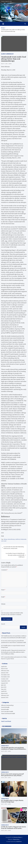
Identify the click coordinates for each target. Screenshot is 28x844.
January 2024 (4, 697)
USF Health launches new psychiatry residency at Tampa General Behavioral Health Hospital (13, 749)
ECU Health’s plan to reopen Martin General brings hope (12, 801)
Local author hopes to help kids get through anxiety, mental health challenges (15, 555)
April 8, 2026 (4, 777)
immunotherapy (11, 539)
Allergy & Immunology (7, 54)
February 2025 (5, 695)
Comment (4, 570)
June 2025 (3, 687)
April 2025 (4, 691)
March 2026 (4, 668)
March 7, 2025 (4, 63)
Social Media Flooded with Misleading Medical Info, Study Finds (14, 547)
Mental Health (5, 709)
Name (3, 589)
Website (3, 604)
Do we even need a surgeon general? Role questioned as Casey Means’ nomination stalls (12, 775)
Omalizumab (23, 539)
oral (2, 541)
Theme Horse (16, 839)
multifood (17, 539)
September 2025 (5, 681)
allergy (5, 539)
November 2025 (5, 677)
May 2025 (3, 689)
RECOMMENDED (6, 726)
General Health (5, 707)
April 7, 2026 (4, 804)
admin (10, 63)
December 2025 (5, 674)
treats (5, 541)
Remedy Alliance (11, 17)
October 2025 (4, 679)
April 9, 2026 (4, 751)
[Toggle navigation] (3, 24)
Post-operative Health (7, 711)
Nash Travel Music (6, 721)
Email (3, 597)
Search (3, 624)
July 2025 (3, 685)
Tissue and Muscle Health (8, 713)
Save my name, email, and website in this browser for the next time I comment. (12, 613)
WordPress (19, 841)
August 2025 (4, 683)
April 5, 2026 (4, 830)
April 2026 (4, 666)
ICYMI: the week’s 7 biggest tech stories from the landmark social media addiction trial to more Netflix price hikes (13, 652)
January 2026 (4, 672)
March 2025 (4, 693)
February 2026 (5, 670)
